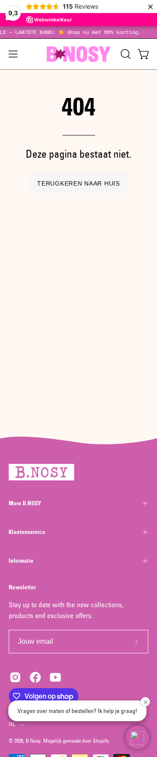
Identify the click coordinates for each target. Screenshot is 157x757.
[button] (125, 54)
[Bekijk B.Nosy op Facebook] (35, 677)
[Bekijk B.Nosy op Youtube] (55, 677)
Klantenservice (27, 532)
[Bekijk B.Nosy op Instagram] (15, 677)
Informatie (21, 561)
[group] (78, 32)
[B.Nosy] (78, 54)
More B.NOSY (25, 503)
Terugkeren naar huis (78, 183)
